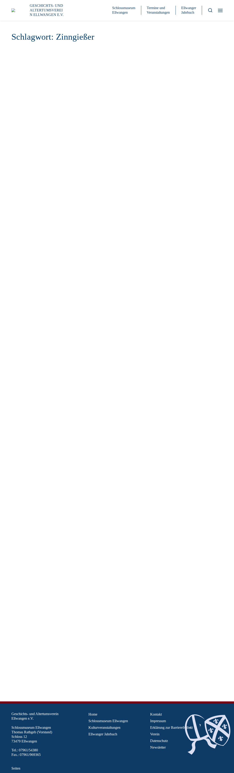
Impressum (158, 721)
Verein (155, 734)
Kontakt (156, 714)
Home (92, 714)
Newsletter (158, 747)
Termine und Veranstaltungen (158, 10)
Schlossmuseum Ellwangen (123, 10)
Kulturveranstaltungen (104, 727)
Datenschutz (159, 741)
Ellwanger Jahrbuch (188, 10)
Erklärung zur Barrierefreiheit (171, 727)
